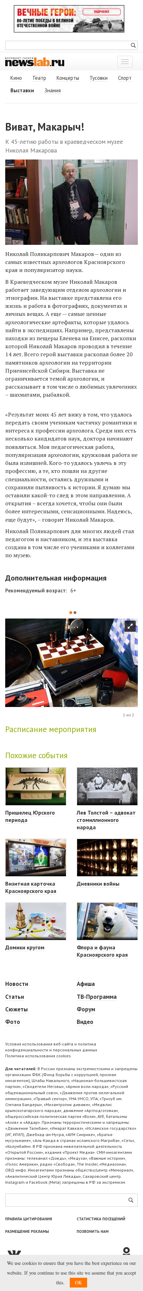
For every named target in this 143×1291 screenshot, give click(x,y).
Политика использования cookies (38, 1055)
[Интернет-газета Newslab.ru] (34, 61)
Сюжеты (16, 1009)
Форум (86, 1009)
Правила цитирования (28, 1218)
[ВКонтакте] (62, 1253)
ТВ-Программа (97, 997)
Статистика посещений (101, 1218)
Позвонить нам (93, 1231)
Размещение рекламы (27, 1231)
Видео (85, 1022)
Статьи (14, 997)
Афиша (86, 984)
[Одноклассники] (129, 1253)
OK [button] (78, 1282)
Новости (16, 984)
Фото (12, 1022)
